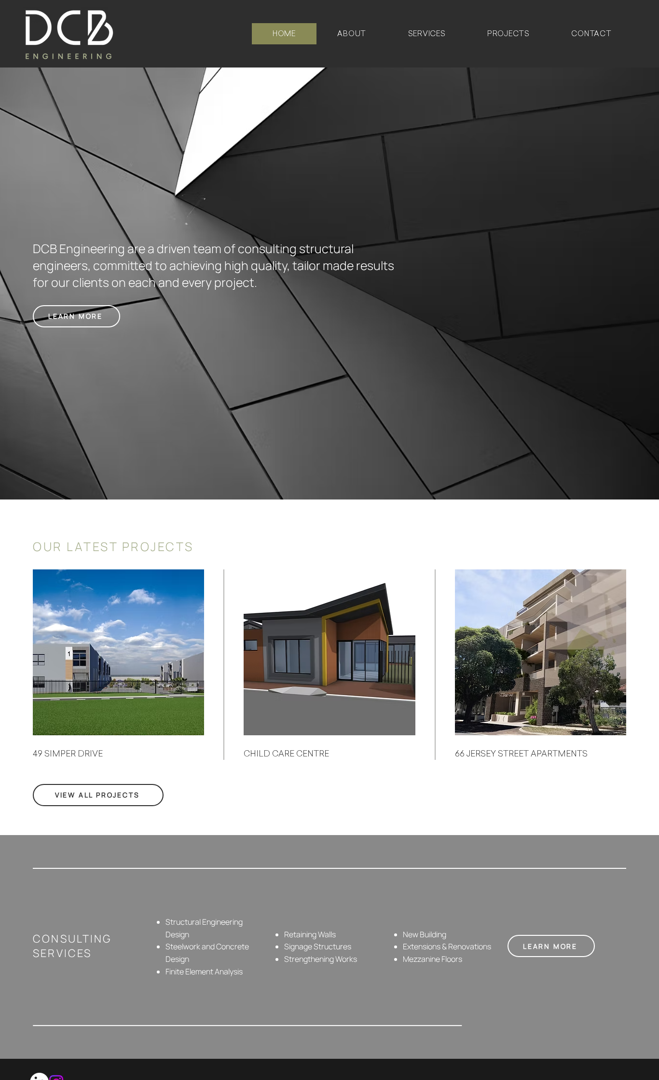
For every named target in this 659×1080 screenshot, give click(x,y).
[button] (426, 33)
